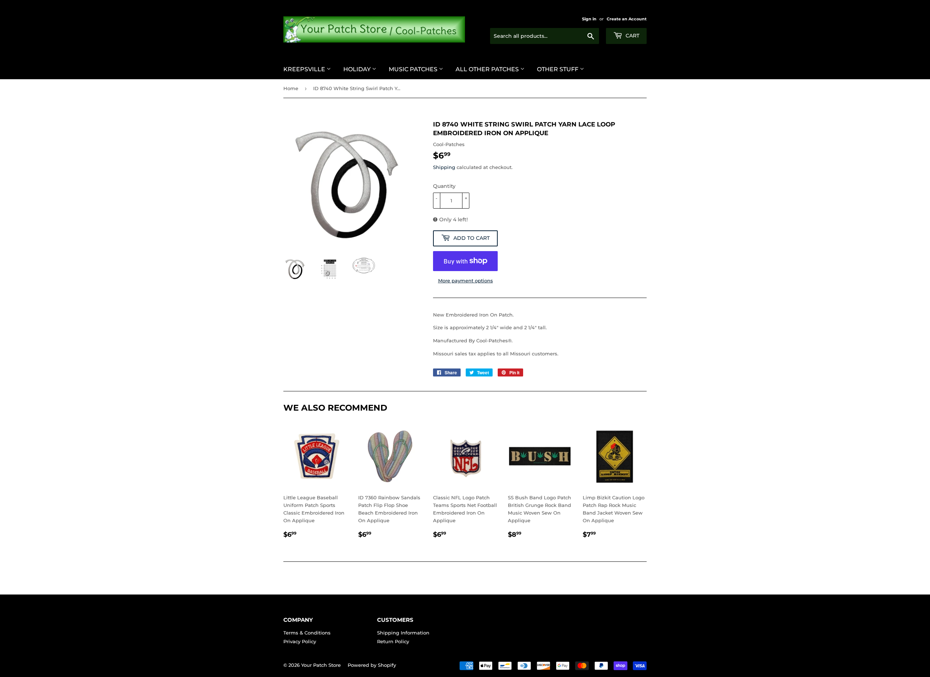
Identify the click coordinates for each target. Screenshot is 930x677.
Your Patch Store (321, 665)
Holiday (357, 69)
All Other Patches (488, 69)
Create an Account (627, 18)
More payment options (465, 280)
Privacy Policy (299, 641)
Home (290, 88)
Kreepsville (305, 69)
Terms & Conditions (307, 633)
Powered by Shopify (372, 665)
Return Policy (393, 641)
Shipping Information (403, 633)
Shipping (444, 167)
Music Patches (414, 69)
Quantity (444, 186)
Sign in (589, 18)
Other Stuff (558, 69)
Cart (631, 35)
